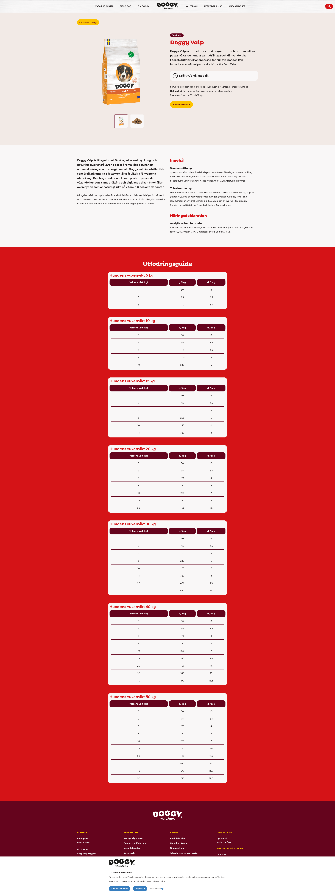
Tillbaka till (89, 22)
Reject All (140, 888)
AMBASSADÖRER (237, 6)
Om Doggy (143, 6)
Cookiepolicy (130, 853)
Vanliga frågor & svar (134, 838)
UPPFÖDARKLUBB (213, 6)
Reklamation (83, 842)
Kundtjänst (82, 838)
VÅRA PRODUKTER (104, 6)
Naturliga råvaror (178, 843)
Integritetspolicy (132, 848)
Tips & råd (125, 6)
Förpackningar (177, 848)
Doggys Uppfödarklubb (135, 843)
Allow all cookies (119, 888)
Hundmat (221, 854)
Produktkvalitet (177, 838)
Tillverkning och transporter (184, 853)
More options (155, 888)
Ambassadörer (224, 842)
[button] (329, 6)
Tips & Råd (222, 838)
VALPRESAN (192, 6)
